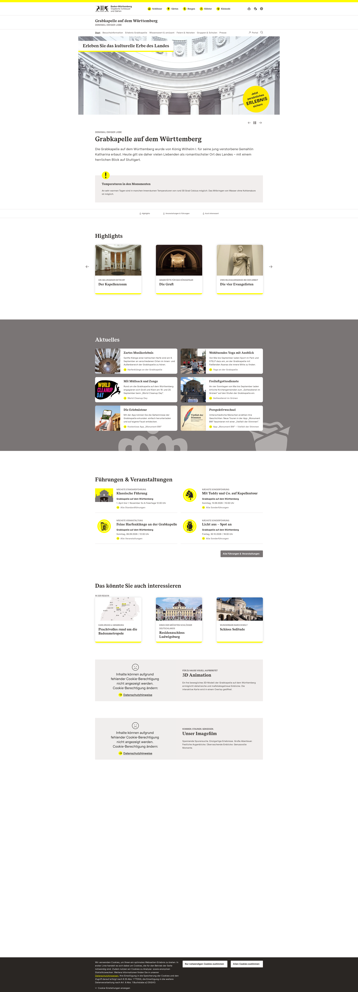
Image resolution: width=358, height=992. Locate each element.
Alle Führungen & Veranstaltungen (241, 553)
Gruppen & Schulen (207, 32)
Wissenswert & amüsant (161, 32)
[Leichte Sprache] (249, 8)
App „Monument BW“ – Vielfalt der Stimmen (236, 426)
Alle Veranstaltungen (131, 538)
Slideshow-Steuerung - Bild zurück (249, 122)
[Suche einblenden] (261, 32)
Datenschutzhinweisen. (107, 975)
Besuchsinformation (113, 32)
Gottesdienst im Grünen (225, 398)
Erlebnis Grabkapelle (136, 32)
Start (97, 32)
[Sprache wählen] (261, 8)
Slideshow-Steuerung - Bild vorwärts (260, 122)
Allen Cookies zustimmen (246, 964)
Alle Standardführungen (132, 507)
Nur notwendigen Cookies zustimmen (204, 964)
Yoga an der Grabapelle (225, 369)
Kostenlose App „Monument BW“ (145, 426)
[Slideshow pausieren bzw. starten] (254, 122)
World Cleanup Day (137, 398)
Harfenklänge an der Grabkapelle (145, 369)
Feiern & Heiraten (186, 32)
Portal (255, 32)
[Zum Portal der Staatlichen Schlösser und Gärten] (113, 9)
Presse (222, 32)
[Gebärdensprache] (255, 8)
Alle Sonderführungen (217, 507)
